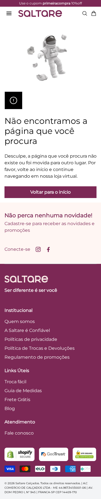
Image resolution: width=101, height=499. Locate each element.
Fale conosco (19, 433)
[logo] (40, 13)
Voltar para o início (50, 192)
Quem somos (19, 321)
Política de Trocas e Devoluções (39, 348)
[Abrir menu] (8, 13)
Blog (9, 408)
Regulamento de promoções (37, 357)
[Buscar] (85, 13)
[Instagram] (38, 249)
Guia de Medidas (23, 390)
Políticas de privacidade (30, 339)
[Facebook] (48, 249)
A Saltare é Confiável (27, 330)
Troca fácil (15, 381)
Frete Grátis (17, 399)
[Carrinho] (94, 13)
